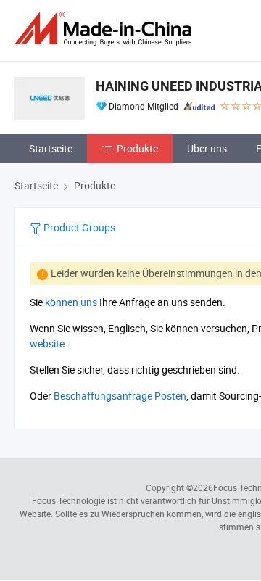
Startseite (50, 148)
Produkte (137, 148)
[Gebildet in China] (105, 29)
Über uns (207, 148)
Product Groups (78, 227)
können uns (71, 302)
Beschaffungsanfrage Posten (120, 396)
